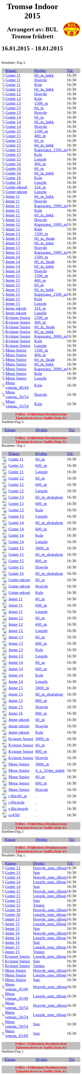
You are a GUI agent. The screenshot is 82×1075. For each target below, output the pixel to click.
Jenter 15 (12, 275)
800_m (41, 561)
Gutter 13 (13, 103)
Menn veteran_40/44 (17, 385)
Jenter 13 (12, 234)
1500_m (41, 103)
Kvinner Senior (17, 317)
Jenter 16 (15, 713)
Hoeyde (40, 80)
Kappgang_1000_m (50, 206)
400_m (40, 136)
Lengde (40, 159)
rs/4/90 (14, 815)
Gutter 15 (13, 131)
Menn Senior (15, 350)
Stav (36, 872)
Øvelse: (40, 70)
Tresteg (39, 905)
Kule (38, 84)
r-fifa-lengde (18, 808)
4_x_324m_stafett (50, 770)
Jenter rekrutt (15, 308)
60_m (39, 108)
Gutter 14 (13, 117)
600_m (41, 465)
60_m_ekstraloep (49, 497)
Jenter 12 (12, 215)
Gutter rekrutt (16, 187)
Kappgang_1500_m (50, 150)
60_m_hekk (44, 75)
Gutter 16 (13, 164)
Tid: (70, 70)
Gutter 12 (13, 89)
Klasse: (11, 70)
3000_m (42, 548)
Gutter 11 (13, 75)
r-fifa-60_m (17, 796)
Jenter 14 (12, 257)
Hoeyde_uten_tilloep (50, 868)
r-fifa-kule (16, 802)
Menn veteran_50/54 (17, 394)
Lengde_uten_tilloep (49, 882)
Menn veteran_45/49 (16, 986)
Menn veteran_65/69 (16, 1033)
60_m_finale (44, 238)
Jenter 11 (12, 196)
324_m (40, 187)
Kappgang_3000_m (50, 336)
